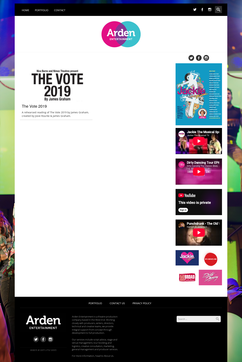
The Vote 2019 (34, 106)
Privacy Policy (142, 303)
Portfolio (41, 10)
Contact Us (117, 303)
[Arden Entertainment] (121, 33)
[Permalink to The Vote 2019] (56, 85)
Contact (59, 10)
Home (25, 10)
